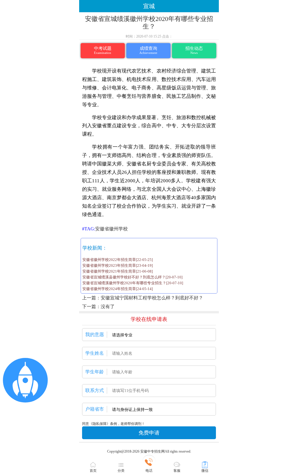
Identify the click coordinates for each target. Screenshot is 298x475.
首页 (93, 471)
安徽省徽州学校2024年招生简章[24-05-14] (117, 289)
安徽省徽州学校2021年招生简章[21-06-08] (117, 271)
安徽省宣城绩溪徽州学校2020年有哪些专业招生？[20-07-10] (132, 283)
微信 (204, 471)
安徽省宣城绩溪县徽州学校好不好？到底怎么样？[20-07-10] (132, 277)
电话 (149, 471)
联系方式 (94, 390)
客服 (176, 471)
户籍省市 (94, 409)
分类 (121, 471)
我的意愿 (94, 334)
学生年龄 (94, 371)
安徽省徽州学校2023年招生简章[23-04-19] (117, 265)
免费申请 (149, 433)
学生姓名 (94, 353)
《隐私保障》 (99, 424)
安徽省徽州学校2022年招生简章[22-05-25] (117, 259)
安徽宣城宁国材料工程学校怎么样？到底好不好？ (152, 297)
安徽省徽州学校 (111, 228)
